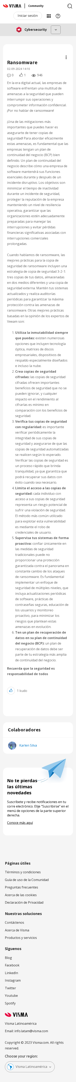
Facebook (12, 965)
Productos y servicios (21, 937)
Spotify (10, 1003)
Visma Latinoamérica (31, 1066)
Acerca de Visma (17, 930)
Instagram (13, 980)
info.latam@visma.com (31, 1031)
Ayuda (58, 15)
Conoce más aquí (20, 822)
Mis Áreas (48, 15)
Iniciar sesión (28, 15)
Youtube (11, 995)
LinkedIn (11, 973)
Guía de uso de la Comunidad (27, 880)
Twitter (10, 988)
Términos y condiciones (23, 872)
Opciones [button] (66, 57)
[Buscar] (70, 6)
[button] (11, 690)
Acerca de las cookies (21, 895)
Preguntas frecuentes (21, 887)
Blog (8, 957)
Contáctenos (14, 922)
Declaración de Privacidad (24, 902)
